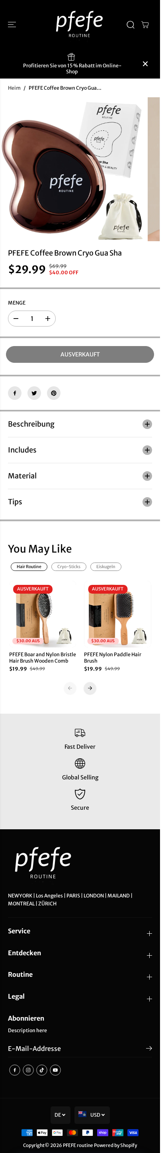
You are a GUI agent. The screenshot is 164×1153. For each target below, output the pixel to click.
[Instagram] (28, 1070)
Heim (14, 88)
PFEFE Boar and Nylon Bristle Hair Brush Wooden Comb (42, 657)
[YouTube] (55, 1070)
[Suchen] (130, 25)
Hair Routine (29, 566)
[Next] (90, 688)
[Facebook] (14, 393)
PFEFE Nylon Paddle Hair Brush (112, 657)
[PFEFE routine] (80, 24)
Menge (16, 303)
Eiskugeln (105, 566)
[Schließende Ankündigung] (145, 64)
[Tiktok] (42, 1070)
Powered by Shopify (115, 1145)
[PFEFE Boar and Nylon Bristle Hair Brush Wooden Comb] (42, 614)
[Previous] (70, 688)
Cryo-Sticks (68, 566)
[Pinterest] (54, 393)
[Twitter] (34, 393)
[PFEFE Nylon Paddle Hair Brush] (117, 614)
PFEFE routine (78, 1145)
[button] (13, 24)
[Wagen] (145, 25)
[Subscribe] (149, 1050)
